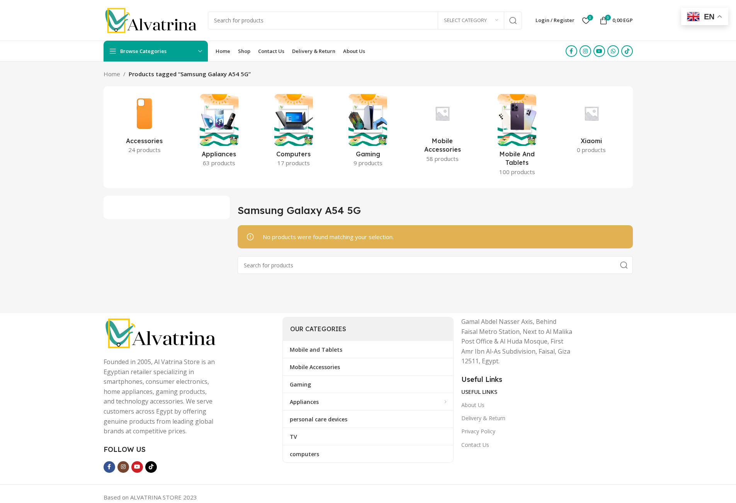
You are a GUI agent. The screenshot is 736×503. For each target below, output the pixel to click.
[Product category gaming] (368, 132)
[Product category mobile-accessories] (442, 130)
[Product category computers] (293, 132)
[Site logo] (152, 20)
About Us (472, 405)
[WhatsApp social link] (613, 51)
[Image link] (161, 332)
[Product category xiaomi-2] (591, 126)
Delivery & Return (483, 418)
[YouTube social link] (599, 51)
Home (112, 74)
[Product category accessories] (144, 126)
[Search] (513, 20)
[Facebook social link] (571, 51)
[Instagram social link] (585, 51)
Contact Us (475, 444)
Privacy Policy (478, 431)
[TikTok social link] (627, 51)
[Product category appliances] (218, 132)
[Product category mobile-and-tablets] (517, 137)
